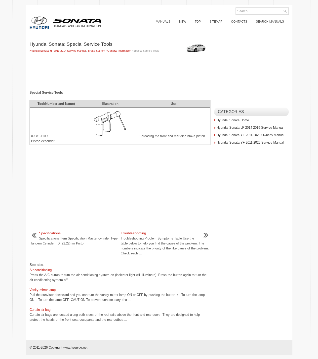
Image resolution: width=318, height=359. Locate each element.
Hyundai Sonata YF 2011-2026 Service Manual (250, 142)
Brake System (96, 50)
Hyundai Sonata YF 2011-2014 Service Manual (58, 50)
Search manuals (270, 21)
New (182, 21)
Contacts (239, 21)
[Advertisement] (120, 70)
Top (198, 21)
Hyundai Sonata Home (233, 120)
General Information (119, 50)
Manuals (163, 21)
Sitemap (215, 21)
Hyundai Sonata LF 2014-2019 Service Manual (250, 127)
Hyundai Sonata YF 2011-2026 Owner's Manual (250, 135)
